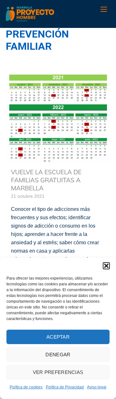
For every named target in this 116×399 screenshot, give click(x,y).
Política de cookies (26, 387)
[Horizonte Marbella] (30, 18)
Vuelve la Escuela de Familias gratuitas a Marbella (46, 180)
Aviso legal (96, 387)
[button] (106, 266)
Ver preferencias (58, 372)
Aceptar (58, 337)
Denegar (57, 354)
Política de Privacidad (65, 387)
